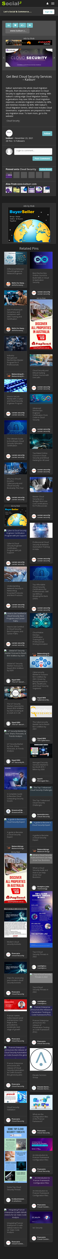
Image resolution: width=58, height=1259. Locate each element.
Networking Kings (19, 374)
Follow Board (45, 169)
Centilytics (41, 968)
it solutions (16, 1201)
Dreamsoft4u (17, 810)
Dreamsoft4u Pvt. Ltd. (21, 812)
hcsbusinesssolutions (21, 1199)
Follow (47, 133)
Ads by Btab (29, 38)
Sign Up (49, 11)
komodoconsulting (45, 814)
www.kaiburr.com (19, 30)
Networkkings (17, 846)
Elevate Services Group (46, 1087)
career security (43, 294)
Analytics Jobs (43, 886)
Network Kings (18, 848)
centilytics (41, 966)
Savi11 (40, 779)
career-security (43, 292)
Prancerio (16, 953)
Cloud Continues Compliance (24, 1244)
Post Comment (42, 158)
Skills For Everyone (19, 283)
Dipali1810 (16, 680)
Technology (42, 889)
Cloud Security (13, 120)
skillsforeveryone (19, 285)
